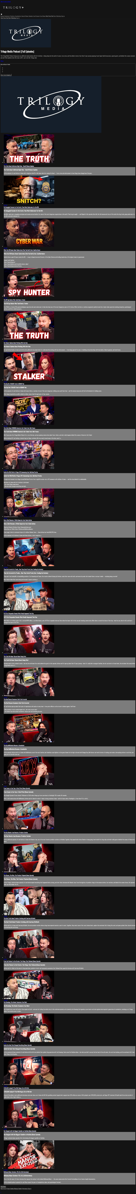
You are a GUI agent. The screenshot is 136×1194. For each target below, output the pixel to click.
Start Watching (57, 16)
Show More (3, 1187)
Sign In (18, 18)
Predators (12, 16)
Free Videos (42, 16)
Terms (4, 1189)
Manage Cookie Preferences (21, 1189)
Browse (2, 16)
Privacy (8, 1189)
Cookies (12, 1189)
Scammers (7, 16)
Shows (26, 16)
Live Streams (36, 16)
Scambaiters (18, 16)
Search (23, 16)
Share (2, 61)
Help (2, 1189)
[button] (1, 14)
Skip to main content (6, 2)
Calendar (31, 16)
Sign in (63, 16)
